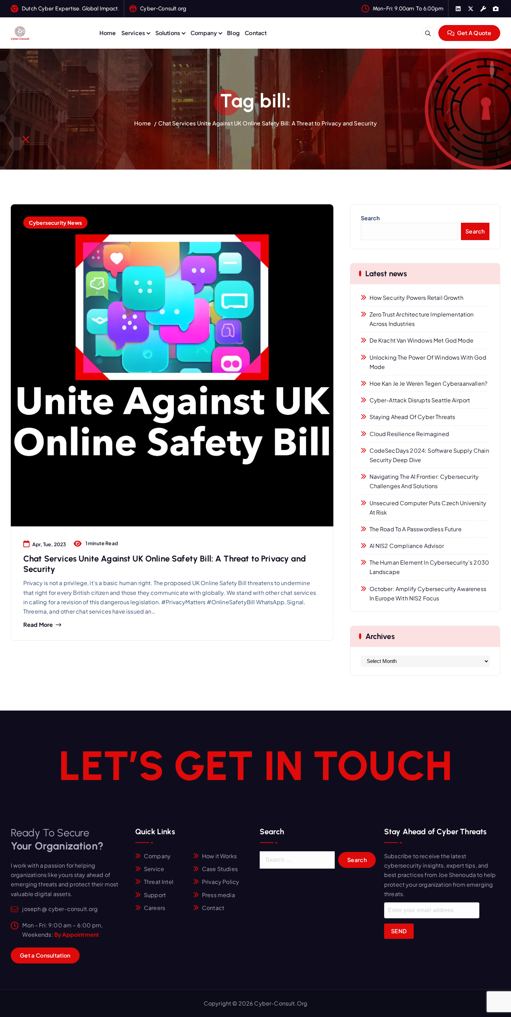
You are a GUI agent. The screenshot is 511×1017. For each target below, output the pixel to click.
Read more (38, 624)
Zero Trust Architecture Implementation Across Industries (422, 319)
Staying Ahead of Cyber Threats (412, 416)
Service (154, 868)
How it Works (219, 856)
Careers (154, 907)
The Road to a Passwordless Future (416, 529)
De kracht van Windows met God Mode (421, 340)
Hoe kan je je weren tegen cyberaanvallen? (429, 383)
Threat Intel (158, 881)
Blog (233, 32)
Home (107, 32)
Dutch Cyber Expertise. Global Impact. (70, 8)
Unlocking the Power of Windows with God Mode (428, 362)
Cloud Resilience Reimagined (409, 433)
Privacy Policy (220, 881)
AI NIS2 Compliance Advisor (407, 545)
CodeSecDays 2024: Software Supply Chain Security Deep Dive (429, 455)
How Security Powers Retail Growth (416, 297)
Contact (256, 32)
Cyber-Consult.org (163, 8)
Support (155, 895)
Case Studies (220, 868)
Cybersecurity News (55, 222)
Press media (218, 895)
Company (203, 32)
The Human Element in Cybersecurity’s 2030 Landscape (429, 567)
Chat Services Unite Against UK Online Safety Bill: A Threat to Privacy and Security (267, 123)
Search (370, 218)
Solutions (167, 32)
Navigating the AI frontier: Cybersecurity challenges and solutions (424, 481)
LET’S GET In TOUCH (255, 765)
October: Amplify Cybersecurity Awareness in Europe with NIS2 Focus (428, 593)
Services (133, 32)
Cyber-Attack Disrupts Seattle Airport (420, 400)
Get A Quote (473, 32)
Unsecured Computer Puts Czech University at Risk (428, 507)
